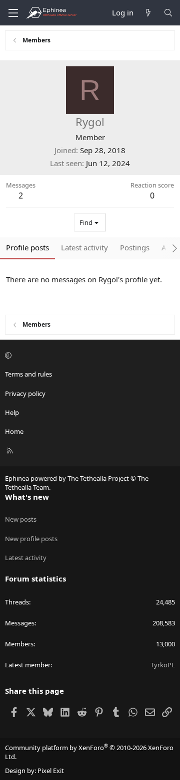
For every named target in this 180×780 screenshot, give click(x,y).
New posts (20, 519)
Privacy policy (25, 393)
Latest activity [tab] (84, 247)
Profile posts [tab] (27, 247)
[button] (88, 355)
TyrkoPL (162, 664)
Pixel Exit (51, 770)
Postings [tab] (135, 247)
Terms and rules (28, 374)
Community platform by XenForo (89, 752)
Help (12, 412)
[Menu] (13, 12)
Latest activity (25, 557)
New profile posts (31, 538)
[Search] (168, 12)
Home (14, 431)
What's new (27, 497)
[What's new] (148, 12)
